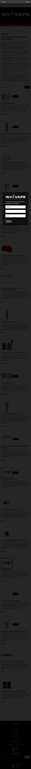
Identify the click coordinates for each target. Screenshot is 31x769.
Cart (29, 1)
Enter (9, 221)
